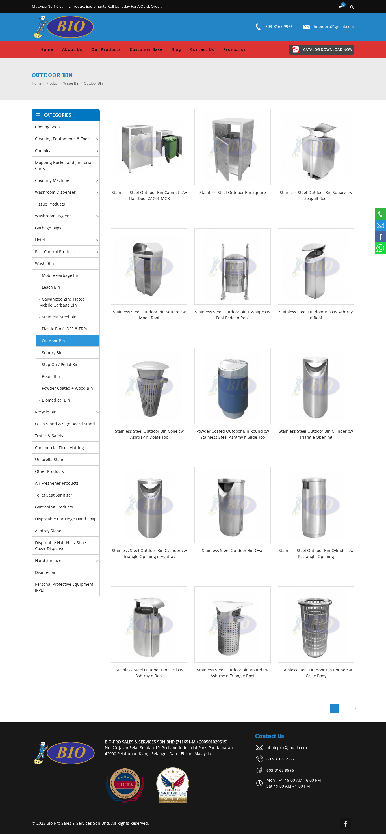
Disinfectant (46, 572)
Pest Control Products (55, 251)
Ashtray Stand (48, 530)
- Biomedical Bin (54, 400)
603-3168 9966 (279, 26)
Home (46, 49)
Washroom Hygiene (53, 216)
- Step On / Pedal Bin (59, 364)
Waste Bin (71, 83)
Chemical (44, 150)
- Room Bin (49, 376)
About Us (72, 49)
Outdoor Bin (93, 83)
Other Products (49, 471)
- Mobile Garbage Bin (59, 275)
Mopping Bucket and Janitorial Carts (63, 165)
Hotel (40, 239)
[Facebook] (345, 823)
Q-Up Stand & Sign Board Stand (65, 423)
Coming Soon (47, 127)
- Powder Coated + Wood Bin (66, 388)
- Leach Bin (49, 287)
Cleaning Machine (52, 180)
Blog (176, 49)
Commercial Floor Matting (59, 447)
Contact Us (202, 49)
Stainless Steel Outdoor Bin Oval (232, 550)
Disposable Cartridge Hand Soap (66, 518)
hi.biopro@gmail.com (334, 26)
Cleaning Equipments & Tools (62, 138)
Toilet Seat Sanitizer (53, 495)
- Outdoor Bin (52, 340)
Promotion (235, 49)
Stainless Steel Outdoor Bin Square (232, 192)
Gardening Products (54, 507)
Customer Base (146, 49)
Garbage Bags (48, 227)
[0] (340, 6)
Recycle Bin (46, 412)
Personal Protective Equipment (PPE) (64, 587)
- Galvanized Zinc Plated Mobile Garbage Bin (62, 302)
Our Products (106, 49)
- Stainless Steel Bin (58, 317)
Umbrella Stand (50, 459)
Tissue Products (50, 204)
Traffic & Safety (49, 435)
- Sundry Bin (51, 352)
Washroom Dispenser (55, 192)
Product (52, 83)
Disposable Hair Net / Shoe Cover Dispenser (60, 545)
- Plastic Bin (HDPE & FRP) (63, 328)
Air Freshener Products (57, 483)
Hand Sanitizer (49, 560)
